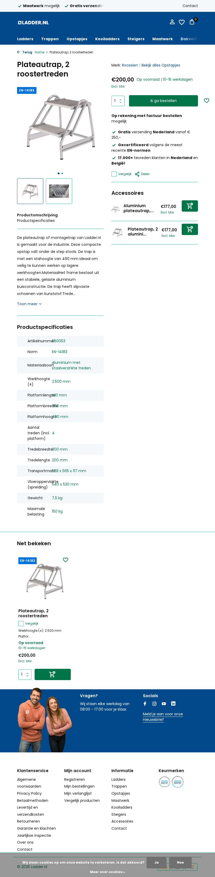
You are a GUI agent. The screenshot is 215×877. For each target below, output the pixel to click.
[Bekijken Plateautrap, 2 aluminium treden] (117, 233)
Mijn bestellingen (79, 786)
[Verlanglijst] (182, 22)
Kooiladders (107, 39)
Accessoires (122, 821)
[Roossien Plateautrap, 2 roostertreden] (44, 580)
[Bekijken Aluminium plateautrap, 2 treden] (115, 209)
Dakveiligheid (194, 39)
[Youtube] (164, 704)
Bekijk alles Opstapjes (161, 65)
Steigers (135, 39)
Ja (156, 862)
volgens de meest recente (146, 147)
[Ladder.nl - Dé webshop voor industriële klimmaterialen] (33, 22)
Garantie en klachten (36, 828)
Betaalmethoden (32, 800)
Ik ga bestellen (163, 100)
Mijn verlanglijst (78, 793)
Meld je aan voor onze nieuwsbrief (163, 716)
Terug (27, 52)
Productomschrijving (37, 215)
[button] (59, 173)
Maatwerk (162, 39)
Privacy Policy (29, 793)
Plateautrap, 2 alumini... (143, 231)
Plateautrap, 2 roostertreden (33, 613)
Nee (180, 862)
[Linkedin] (173, 704)
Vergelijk (124, 174)
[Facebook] (145, 704)
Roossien (130, 65)
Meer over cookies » (107, 872)
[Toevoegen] (190, 206)
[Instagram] (154, 704)
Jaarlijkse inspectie (34, 835)
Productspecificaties (36, 220)
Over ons (25, 842)
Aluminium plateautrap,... (138, 208)
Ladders (25, 39)
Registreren (74, 779)
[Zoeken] (107, 22)
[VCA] (178, 782)
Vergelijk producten (82, 800)
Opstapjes (77, 39)
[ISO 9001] (164, 782)
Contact (190, 5)
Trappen (50, 39)
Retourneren (28, 821)
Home (39, 52)
